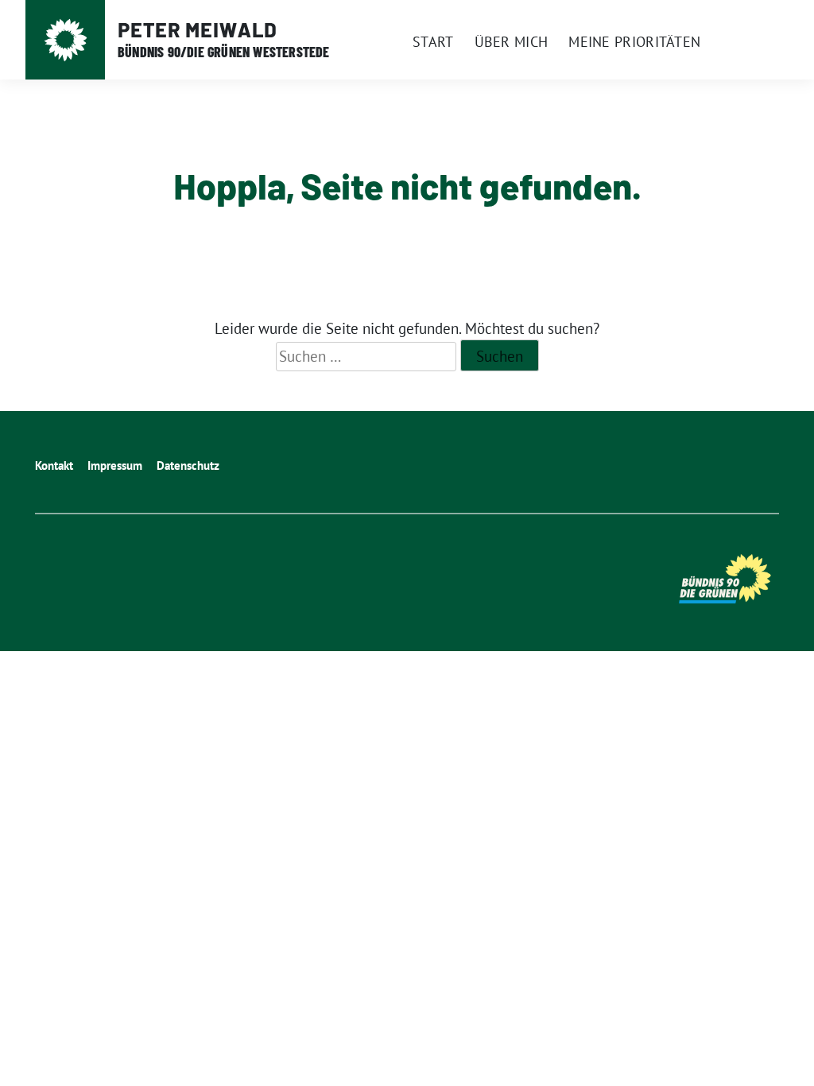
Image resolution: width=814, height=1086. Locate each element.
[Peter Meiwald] (65, 40)
